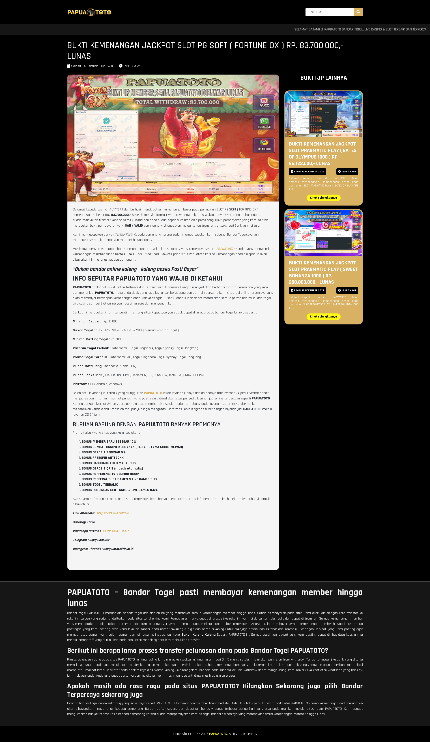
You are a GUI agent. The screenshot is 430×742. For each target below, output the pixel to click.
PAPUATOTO (218, 733)
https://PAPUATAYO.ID (113, 513)
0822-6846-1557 (116, 531)
